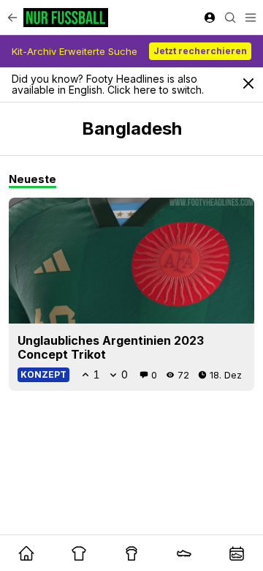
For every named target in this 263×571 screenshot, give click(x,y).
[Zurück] (12, 17)
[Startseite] (65, 17)
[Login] (209, 17)
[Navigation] (250, 17)
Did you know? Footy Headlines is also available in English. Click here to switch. (108, 84)
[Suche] (230, 17)
